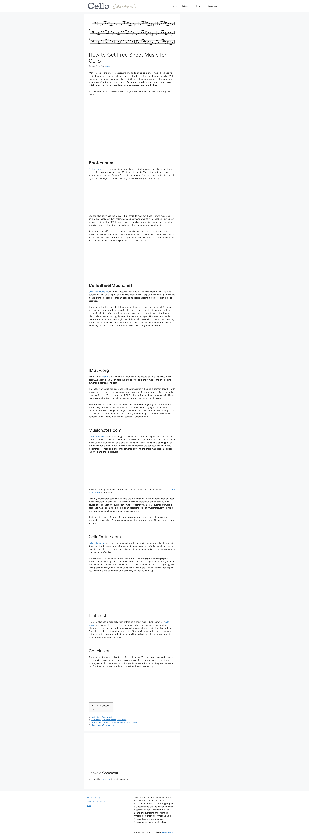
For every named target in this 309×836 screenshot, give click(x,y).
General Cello (107, 717)
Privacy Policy (93, 797)
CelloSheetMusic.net (99, 291)
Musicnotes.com (97, 436)
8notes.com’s (95, 169)
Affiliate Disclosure (96, 801)
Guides (185, 6)
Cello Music (96, 717)
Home (174, 6)
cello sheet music (109, 720)
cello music (96, 720)
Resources (212, 6)
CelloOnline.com (96, 543)
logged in (106, 779)
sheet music (121, 720)
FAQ (89, 805)
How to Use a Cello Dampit (102, 725)
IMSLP (105, 376)
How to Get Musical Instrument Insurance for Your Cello (114, 722)
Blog (198, 6)
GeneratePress (168, 832)
